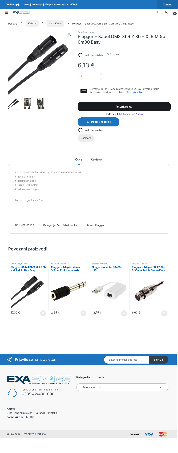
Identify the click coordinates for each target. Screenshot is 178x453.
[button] (69, 34)
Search (159, 12)
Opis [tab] (78, 159)
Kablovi (32, 23)
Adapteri (55, 263)
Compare (115, 54)
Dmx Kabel (55, 23)
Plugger (99, 225)
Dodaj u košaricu (101, 121)
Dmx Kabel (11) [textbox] (121, 387)
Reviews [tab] (97, 159)
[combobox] (122, 387)
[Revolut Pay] (124, 106)
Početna (12, 23)
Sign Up (158, 359)
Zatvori (167, 4)
